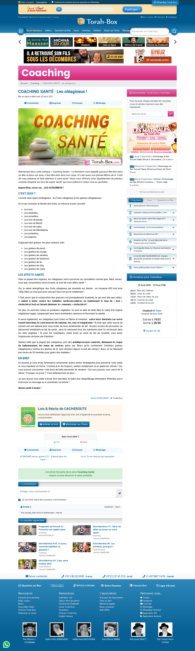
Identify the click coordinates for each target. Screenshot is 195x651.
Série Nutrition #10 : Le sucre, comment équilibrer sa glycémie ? (53, 546)
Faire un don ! (106, 601)
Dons (76, 30)
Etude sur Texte (111, 30)
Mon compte (27, 2)
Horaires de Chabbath (69, 604)
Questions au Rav (165, 200)
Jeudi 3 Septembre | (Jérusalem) (151, 158)
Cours (149, 200)
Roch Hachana (34, 30)
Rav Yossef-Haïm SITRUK (165, 641)
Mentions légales (107, 604)
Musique (126, 30)
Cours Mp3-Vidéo (26, 607)
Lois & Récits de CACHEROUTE (62, 409)
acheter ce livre (50, 424)
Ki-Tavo (157, 310)
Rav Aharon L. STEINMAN (29, 641)
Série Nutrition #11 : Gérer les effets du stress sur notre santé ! (107, 529)
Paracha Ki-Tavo (25, 17)
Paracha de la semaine (28, 598)
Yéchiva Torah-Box (27, 610)
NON (84, 442)
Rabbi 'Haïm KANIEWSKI (57, 639)
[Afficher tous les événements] (52, 2)
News (20, 604)
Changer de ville (152, 331)
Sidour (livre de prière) (69, 601)
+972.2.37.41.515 (115, 576)
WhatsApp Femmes (151, 610)
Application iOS (149, 613)
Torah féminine (99, 550)
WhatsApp (147, 607)
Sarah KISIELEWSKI (100, 398)
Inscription (41, 2)
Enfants (97, 30)
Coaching (35, 83)
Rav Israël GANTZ (138, 639)
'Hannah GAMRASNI (101, 538)
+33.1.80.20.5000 (74, 576)
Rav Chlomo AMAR (111, 639)
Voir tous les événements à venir (151, 192)
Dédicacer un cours (27, 613)
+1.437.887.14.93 (155, 576)
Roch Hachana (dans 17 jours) (46, 17)
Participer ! (132, 9)
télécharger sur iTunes (76, 424)
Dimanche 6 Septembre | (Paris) (150, 169)
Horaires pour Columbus (147, 277)
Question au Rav (63, 30)
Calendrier (160, 17)
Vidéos (48, 30)
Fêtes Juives (24, 601)
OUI (58, 442)
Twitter (145, 598)
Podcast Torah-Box (68, 613)
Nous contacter (38, 576)
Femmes (86, 30)
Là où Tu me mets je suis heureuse (97, 456)
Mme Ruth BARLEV (46, 535)
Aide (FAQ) (104, 610)
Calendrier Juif (65, 598)
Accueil (24, 83)
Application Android (151, 616)
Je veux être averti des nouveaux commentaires (44, 500)
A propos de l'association (111, 598)
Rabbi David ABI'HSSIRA (84, 639)
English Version (66, 616)
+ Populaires (135, 200)
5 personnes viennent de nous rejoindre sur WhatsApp (77, 2)
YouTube (147, 604)
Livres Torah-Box (67, 607)
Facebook (147, 601)
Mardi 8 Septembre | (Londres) (151, 182)
